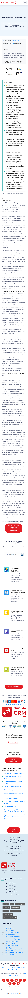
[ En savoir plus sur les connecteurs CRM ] (14, 704)
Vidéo (9, 970)
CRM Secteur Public (10, 943)
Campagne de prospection (12, 932)
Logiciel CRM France (10, 883)
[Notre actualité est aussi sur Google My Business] (18, 983)
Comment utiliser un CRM (12, 895)
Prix (24, 967)
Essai (13, 970)
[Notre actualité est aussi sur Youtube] (16, 980)
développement (14, 268)
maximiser (9, 376)
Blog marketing (14, 839)
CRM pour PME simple (7, 914)
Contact (18, 970)
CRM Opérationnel (10, 934)
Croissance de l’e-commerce (11, 798)
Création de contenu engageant (12, 786)
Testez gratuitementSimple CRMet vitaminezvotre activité (13, 528)
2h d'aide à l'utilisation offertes (13, 760)
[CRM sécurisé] (19, 74)
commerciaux (14, 601)
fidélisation (16, 286)
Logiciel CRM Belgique (11, 886)
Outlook (22, 637)
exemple (17, 350)
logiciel (13, 293)
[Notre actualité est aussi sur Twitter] (14, 983)
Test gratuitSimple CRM (13, 830)
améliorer (4, 214)
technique (21, 620)
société (20, 216)
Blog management (9, 841)
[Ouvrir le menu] (25, 2)
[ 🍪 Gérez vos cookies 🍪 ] (14, 993)
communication (6, 331)
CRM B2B (7, 947)
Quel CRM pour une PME (16, 910)
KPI (21, 434)
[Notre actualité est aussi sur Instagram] (24, 980)
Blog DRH (21, 841)
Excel (15, 671)
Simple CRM (7, 23)
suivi (20, 313)
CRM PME (13, 967)
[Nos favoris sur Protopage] (12, 980)
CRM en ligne (6, 910)
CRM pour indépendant (20, 904)
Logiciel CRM (14, 23)
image (11, 214)
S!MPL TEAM (16, 975)
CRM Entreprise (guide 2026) (12, 938)
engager (15, 331)
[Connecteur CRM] (14, 701)
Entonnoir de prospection (11, 945)
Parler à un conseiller (14, 686)
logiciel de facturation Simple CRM (10, 917)
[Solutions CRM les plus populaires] (8, 74)
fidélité (12, 418)
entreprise (7, 59)
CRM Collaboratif (9, 930)
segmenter (5, 387)
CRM (16, 293)
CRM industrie (8, 927)
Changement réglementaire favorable (14, 773)
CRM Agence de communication (13, 936)
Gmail (12, 639)
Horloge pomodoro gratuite (16, 850)
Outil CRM (16, 842)
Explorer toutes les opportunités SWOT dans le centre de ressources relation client (14, 816)
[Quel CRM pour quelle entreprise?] (9, 69)
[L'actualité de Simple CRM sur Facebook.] (20, 980)
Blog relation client (15, 837)
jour (20, 469)
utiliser (7, 380)
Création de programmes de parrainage (14, 790)
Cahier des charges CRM (11, 941)
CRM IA (19, 967)
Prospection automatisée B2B (13, 940)
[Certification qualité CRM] (14, 726)
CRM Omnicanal (9, 929)
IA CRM (11, 904)
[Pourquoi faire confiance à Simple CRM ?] (18, 69)
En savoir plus (14, 742)
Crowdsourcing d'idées (10, 806)
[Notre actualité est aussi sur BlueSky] (3, 980)
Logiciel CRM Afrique (10, 889)
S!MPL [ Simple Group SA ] (17, 964)
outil (3, 510)
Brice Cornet (16, 40)
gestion (18, 309)
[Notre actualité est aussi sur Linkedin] (7, 980)
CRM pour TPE (6, 907)
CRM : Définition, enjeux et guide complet (16, 949)
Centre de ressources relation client (12, 25)
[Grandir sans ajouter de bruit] (9, 983)
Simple (19, 652)
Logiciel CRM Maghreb (11, 892)
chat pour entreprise (15, 907)
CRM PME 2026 (9, 950)
